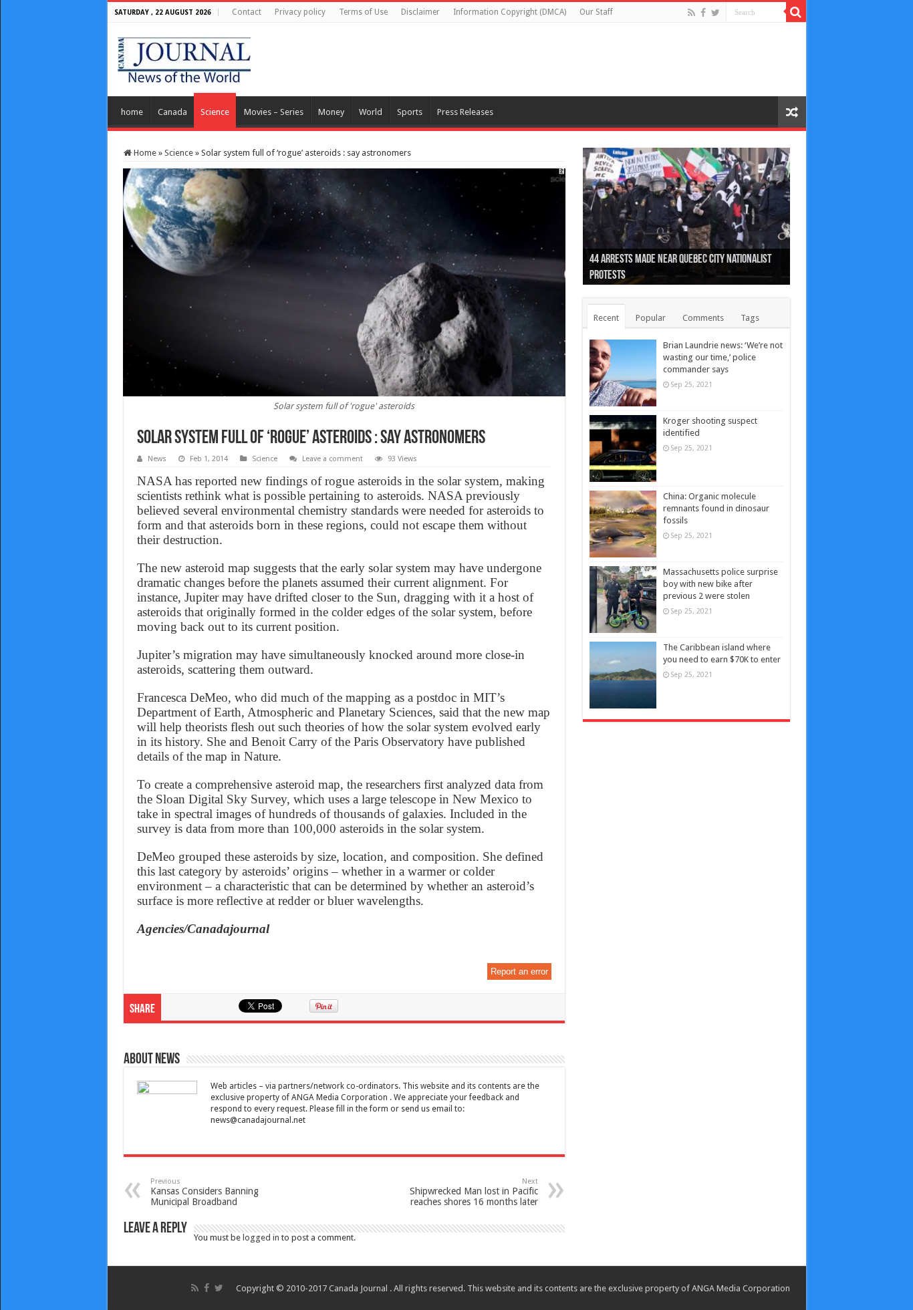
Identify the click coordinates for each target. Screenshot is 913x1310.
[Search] (796, 12)
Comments (703, 318)
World (370, 112)
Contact (246, 12)
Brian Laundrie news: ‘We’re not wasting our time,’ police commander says (723, 357)
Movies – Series (273, 112)
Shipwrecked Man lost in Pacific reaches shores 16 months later (474, 1192)
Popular (651, 318)
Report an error (519, 971)
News (157, 458)
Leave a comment (332, 458)
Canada (172, 112)
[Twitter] (715, 13)
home (132, 112)
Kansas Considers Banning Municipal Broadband (204, 1192)
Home (144, 153)
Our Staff (596, 12)
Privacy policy (300, 12)
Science (215, 112)
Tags (750, 318)
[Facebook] (703, 13)
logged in (261, 1237)
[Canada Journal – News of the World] (184, 57)
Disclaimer (420, 12)
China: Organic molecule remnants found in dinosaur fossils (716, 508)
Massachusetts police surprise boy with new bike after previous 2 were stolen (720, 584)
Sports (409, 112)
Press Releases (465, 112)
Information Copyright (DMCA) (509, 12)
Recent (606, 318)
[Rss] (691, 13)
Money (331, 112)
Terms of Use (363, 12)
